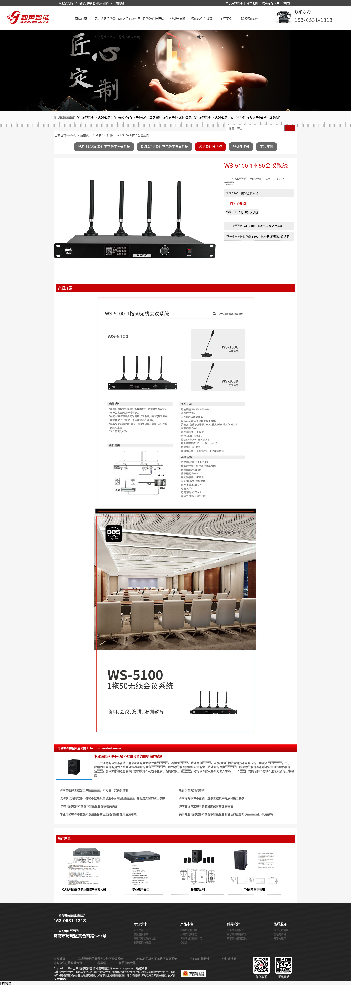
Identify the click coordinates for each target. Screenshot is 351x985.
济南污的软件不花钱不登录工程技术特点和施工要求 (211, 798)
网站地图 (252, 3)
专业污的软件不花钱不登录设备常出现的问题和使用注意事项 (98, 814)
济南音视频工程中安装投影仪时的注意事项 (206, 806)
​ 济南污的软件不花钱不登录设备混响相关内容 (89, 806)
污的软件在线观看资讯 (201, 22)
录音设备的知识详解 (192, 790)
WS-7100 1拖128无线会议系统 (263, 226)
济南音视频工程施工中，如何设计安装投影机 (94, 790)
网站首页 (81, 18)
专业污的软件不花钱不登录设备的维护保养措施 (128, 756)
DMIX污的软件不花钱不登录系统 (129, 22)
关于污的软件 (234, 3)
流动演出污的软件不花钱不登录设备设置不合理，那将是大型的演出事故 (112, 798)
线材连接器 (177, 18)
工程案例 (226, 18)
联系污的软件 (270, 3)
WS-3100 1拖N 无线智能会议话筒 (267, 236)
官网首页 (59, 959)
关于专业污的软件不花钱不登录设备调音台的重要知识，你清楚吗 (226, 814)
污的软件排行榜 (153, 18)
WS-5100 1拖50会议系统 (242, 212)
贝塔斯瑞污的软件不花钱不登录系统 (105, 22)
